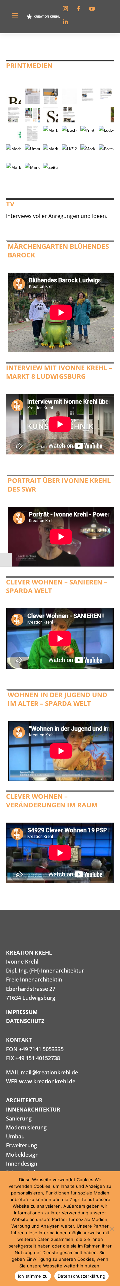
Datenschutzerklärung (81, 1276)
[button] (13, 96)
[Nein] (111, 1228)
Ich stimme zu (33, 1276)
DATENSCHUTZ (25, 1021)
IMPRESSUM (22, 1012)
